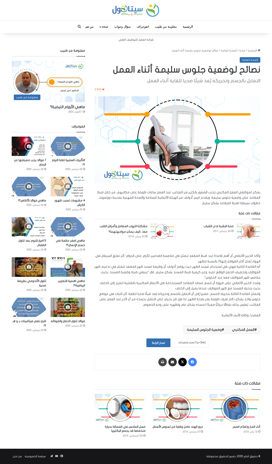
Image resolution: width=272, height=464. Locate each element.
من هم (89, 26)
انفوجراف (143, 26)
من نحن (17, 456)
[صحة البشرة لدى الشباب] (248, 231)
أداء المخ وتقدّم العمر (246, 426)
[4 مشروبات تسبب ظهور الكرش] (68, 186)
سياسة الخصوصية (35, 456)
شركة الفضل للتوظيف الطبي (136, 39)
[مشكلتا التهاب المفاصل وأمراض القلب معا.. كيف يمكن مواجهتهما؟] (162, 231)
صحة (105, 26)
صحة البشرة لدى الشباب (219, 226)
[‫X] (182, 362)
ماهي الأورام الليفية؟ (67, 107)
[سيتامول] (136, 10)
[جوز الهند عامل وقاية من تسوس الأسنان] (177, 408)
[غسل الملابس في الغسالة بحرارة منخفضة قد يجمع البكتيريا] (120, 408)
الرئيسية (188, 26)
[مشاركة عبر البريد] (172, 362)
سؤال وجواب (122, 26)
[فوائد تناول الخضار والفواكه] (68, 307)
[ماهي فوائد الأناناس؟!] (29, 186)
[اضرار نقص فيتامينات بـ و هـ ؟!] (29, 307)
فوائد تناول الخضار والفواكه (68, 321)
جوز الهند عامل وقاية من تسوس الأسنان (178, 426)
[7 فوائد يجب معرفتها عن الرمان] (29, 146)
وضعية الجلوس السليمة (204, 329)
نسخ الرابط (158, 342)
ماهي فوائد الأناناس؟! (32, 200)
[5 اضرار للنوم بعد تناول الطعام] (29, 226)
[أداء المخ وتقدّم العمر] (234, 408)
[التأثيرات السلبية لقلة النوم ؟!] (68, 146)
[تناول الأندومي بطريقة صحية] (29, 267)
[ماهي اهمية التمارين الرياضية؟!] (68, 267)
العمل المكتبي (243, 329)
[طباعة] (162, 362)
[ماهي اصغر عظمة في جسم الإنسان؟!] (68, 226)
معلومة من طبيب (166, 26)
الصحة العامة (229, 50)
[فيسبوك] (192, 362)
